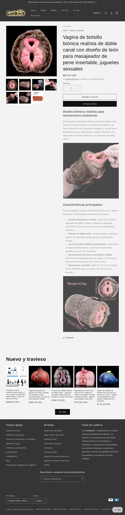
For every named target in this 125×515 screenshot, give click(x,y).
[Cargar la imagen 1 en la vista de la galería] (12, 85)
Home (65, 30)
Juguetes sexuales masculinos (57, 461)
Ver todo (62, 412)
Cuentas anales (50, 452)
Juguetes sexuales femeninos (56, 456)
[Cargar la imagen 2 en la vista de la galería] (25, 85)
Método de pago (13, 444)
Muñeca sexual (50, 439)
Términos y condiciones (16, 448)
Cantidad (66, 83)
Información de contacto (109, 509)
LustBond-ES (11, 452)
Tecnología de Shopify (26, 509)
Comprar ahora (90, 104)
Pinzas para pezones (53, 444)
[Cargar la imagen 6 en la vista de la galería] (25, 98)
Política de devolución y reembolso (20, 439)
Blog (8, 461)
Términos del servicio (91, 509)
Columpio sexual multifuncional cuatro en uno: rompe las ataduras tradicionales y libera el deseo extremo (15, 394)
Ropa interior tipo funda (54, 435)
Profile (46, 465)
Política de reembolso (60, 509)
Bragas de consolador (53, 431)
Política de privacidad (43, 509)
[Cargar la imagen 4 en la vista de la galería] (51, 85)
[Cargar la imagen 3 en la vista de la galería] (38, 85)
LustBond (15, 509)
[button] (106, 13)
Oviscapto (48, 448)
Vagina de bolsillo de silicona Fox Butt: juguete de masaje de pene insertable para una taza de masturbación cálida (39, 395)
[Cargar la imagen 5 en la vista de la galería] (12, 98)
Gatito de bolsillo (77, 30)
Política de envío (13, 431)
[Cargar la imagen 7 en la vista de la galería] (38, 98)
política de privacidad (15, 435)
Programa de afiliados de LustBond (21, 465)
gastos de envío (72, 79)
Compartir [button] (69, 338)
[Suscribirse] (81, 479)
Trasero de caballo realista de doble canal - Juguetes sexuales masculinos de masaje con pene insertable (62, 394)
